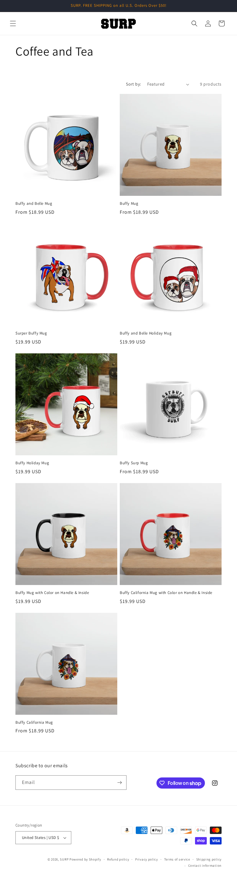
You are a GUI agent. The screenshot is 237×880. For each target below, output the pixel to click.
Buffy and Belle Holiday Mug (146, 333)
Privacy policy (146, 859)
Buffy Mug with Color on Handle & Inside (52, 592)
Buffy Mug (129, 203)
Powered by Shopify (85, 859)
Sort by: (133, 84)
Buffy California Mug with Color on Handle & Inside (166, 592)
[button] (13, 23)
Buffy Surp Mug (134, 463)
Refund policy (118, 859)
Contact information (205, 865)
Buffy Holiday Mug (32, 463)
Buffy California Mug (34, 722)
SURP (64, 859)
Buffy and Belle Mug (33, 203)
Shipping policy (209, 859)
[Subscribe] (119, 782)
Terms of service (177, 859)
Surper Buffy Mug (31, 333)
